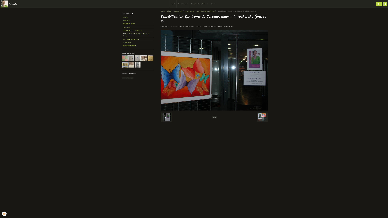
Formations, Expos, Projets (198, 4)
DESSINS (125, 17)
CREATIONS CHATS (129, 24)
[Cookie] (4, 214)
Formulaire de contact (127, 78)
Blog (212, 4)
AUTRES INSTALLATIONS (131, 39)
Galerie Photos (182, 4)
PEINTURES (126, 20)
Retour (214, 117)
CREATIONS (126, 27)
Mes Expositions (189, 11)
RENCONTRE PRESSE (129, 46)
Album (169, 11)
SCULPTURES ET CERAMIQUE (132, 30)
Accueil (173, 4)
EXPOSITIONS (178, 11)
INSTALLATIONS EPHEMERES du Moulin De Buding (136, 35)
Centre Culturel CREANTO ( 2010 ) (206, 11)
